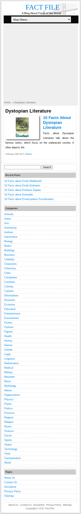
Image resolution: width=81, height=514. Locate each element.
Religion (8, 422)
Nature (8, 390)
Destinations (11, 295)
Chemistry (10, 268)
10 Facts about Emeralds (18, 194)
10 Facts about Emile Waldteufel (22, 181)
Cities (7, 272)
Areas (7, 218)
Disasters (9, 300)
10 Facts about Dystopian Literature (57, 122)
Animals (9, 214)
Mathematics (11, 363)
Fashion (8, 327)
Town (7, 453)
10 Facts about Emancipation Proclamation (28, 199)
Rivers (8, 426)
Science (9, 431)
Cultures (9, 291)
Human (8, 345)
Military (8, 372)
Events (8, 322)
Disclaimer (10, 486)
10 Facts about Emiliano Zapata (22, 190)
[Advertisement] (40, 64)
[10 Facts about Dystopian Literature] (22, 136)
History (8, 340)
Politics (8, 408)
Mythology (10, 385)
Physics (9, 399)
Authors (8, 232)
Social (7, 435)
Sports (8, 440)
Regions (9, 417)
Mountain (9, 376)
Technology (10, 449)
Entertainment (12, 313)
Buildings (9, 250)
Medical (8, 367)
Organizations (12, 394)
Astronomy (10, 227)
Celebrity (9, 259)
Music (7, 381)
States (8, 444)
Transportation (12, 458)
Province (9, 412)
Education (10, 309)
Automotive (10, 236)
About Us (9, 477)
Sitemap (9, 495)
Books (29, 154)
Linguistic (9, 358)
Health (8, 336)
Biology (8, 241)
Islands (8, 349)
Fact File (43, 7)
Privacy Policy (12, 491)
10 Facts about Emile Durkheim (22, 185)
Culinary (9, 286)
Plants (8, 403)
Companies (10, 277)
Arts (6, 223)
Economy (9, 304)
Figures (8, 331)
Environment (11, 318)
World (7, 462)
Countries (9, 281)
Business (9, 254)
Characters (10, 263)
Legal (7, 354)
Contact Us (10, 482)
